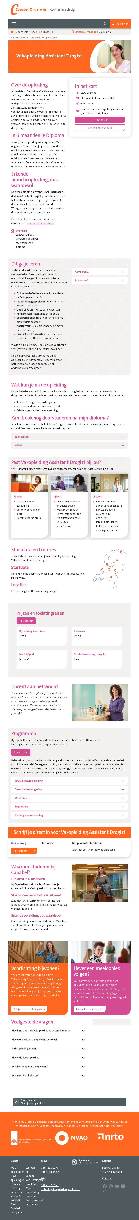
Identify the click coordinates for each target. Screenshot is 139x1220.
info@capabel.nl (50, 1171)
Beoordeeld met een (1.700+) (33, 31)
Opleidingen (19, 37)
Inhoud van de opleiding (29, 780)
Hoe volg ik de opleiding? (26, 1057)
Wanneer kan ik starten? (26, 1075)
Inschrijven (122, 23)
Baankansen (22, 436)
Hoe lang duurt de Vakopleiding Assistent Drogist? (41, 1030)
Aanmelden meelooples (89, 1009)
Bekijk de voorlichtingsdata (29, 1009)
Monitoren (21, 798)
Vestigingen (17, 1212)
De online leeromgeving (28, 789)
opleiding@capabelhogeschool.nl (60, 1189)
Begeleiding (21, 806)
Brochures (32, 1184)
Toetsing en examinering (29, 815)
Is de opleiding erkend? (25, 1048)
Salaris (18, 445)
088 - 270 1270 (50, 1167)
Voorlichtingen (34, 1180)
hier (26, 219)
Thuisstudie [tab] (26, 620)
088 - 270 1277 (50, 1185)
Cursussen (17, 1192)
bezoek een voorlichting (40, 223)
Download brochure (100, 127)
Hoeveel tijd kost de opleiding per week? (35, 1039)
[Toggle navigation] (13, 23)
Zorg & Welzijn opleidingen (43, 37)
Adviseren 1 (82, 271)
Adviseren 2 (82, 280)
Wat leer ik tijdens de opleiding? (30, 1066)
